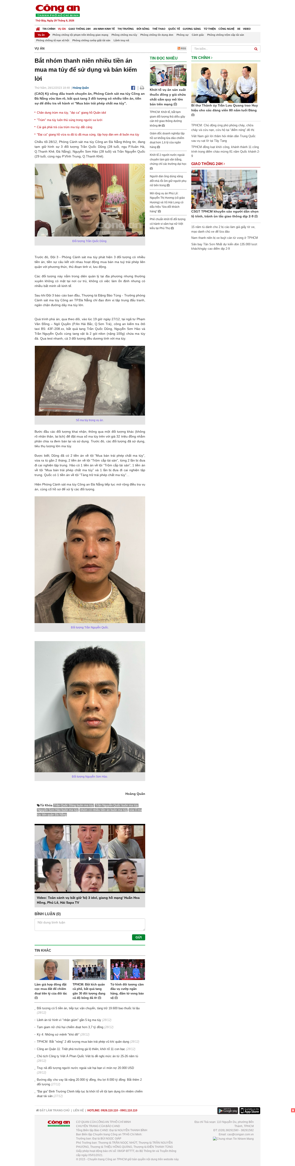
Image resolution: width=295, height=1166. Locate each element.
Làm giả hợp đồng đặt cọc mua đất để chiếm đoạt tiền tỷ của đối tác (51, 989)
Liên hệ (78, 1110)
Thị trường (126, 28)
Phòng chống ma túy (124, 34)
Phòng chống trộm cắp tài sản (225, 34)
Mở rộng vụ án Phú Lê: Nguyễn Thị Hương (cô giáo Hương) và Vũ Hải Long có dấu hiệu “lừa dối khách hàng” (167, 202)
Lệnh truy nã (121, 40)
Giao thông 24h (79, 28)
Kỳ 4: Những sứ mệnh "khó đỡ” (58, 1034)
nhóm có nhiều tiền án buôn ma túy (103, 810)
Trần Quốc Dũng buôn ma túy (73, 805)
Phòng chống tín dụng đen (156, 34)
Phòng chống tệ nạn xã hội (52, 40)
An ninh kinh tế (104, 28)
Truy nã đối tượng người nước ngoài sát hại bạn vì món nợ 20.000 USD (85, 1068)
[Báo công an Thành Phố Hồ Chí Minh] (58, 10)
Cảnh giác (198, 34)
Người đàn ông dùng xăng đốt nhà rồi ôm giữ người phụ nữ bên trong (168, 181)
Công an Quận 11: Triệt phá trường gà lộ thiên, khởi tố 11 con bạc (81, 1049)
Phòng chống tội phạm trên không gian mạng (80, 34)
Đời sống (143, 28)
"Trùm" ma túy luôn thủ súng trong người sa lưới (69, 120)
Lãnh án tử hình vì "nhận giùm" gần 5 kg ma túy (69, 1020)
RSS (183, 48)
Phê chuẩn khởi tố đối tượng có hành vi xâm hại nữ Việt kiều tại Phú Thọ (168, 224)
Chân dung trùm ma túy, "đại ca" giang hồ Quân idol (71, 112)
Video (247, 28)
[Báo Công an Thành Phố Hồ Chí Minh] (38, 28)
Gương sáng (192, 28)
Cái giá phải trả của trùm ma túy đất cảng (64, 127)
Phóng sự (183, 34)
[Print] (142, 87)
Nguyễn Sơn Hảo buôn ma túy (58, 810)
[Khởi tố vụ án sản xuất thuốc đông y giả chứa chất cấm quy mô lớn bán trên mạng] (168, 75)
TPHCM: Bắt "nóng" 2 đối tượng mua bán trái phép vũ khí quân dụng (83, 1041)
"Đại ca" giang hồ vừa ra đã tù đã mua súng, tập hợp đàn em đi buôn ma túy (88, 134)
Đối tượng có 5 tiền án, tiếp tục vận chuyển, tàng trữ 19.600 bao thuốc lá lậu (88, 1008)
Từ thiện (210, 28)
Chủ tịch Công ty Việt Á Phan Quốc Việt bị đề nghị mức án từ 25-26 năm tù (87, 1056)
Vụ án (62, 28)
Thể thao (158, 28)
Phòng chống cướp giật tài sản (91, 40)
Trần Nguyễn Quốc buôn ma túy (116, 805)
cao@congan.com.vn (240, 1134)
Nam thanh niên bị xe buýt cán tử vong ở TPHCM (224, 238)
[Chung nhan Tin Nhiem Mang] (233, 1138)
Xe (238, 28)
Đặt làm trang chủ (54, 1110)
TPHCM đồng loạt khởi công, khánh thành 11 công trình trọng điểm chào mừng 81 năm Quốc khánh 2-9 (225, 151)
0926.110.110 (109, 1110)
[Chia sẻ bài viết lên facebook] (133, 87)
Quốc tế (174, 28)
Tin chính (48, 28)
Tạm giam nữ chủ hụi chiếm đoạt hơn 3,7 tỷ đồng (70, 1027)
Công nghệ (226, 28)
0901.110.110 (128, 1110)
